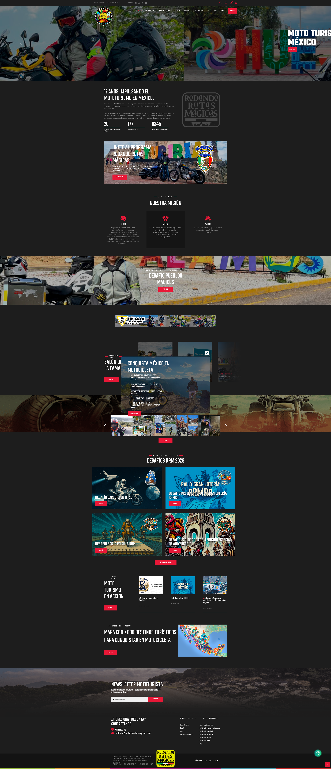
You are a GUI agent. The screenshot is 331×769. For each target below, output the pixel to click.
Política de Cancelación (206, 734)
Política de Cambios (205, 737)
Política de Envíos (205, 741)
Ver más (165, 441)
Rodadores (187, 11)
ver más (101, 504)
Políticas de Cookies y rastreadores (210, 728)
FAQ (201, 744)
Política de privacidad (123, 764)
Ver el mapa (110, 652)
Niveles (170, 11)
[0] (231, 3)
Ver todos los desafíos (165, 562)
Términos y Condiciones (206, 725)
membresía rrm (119, 177)
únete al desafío (134, 414)
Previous (21, 43)
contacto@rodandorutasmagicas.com (133, 733)
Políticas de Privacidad (206, 731)
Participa (161, 11)
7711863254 (120, 729)
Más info (165, 289)
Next (310, 43)
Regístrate (232, 11)
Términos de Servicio (147, 764)
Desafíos (177, 11)
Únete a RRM (109, 50)
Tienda (222, 11)
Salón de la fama (199, 11)
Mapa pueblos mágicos (186, 734)
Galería (215, 11)
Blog (208, 11)
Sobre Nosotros (150, 11)
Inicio (140, 11)
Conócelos (111, 379)
